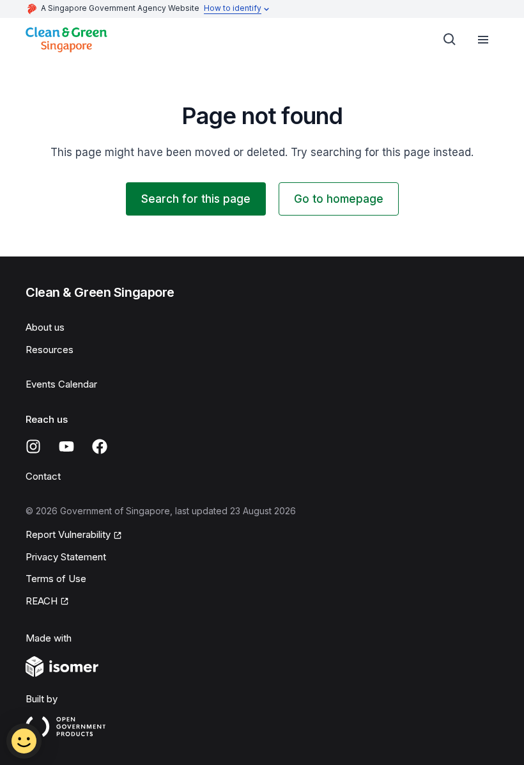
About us (45, 327)
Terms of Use (56, 578)
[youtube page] (66, 446)
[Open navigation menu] (483, 39)
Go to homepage (338, 199)
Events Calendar (61, 384)
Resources (49, 349)
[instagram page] (33, 446)
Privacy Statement (66, 557)
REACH (42, 601)
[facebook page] (99, 446)
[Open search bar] (450, 39)
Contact (43, 476)
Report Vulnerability (68, 534)
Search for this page (195, 199)
